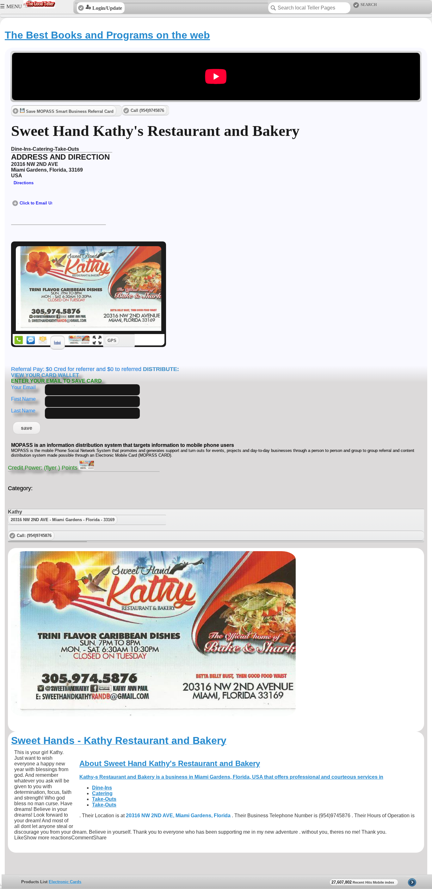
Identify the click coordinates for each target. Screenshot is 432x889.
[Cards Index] (412, 881)
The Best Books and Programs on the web (107, 35)
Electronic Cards (65, 882)
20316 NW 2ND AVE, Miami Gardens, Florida (179, 815)
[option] (217, 881)
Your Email (23, 387)
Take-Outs (104, 799)
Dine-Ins (102, 787)
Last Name (23, 410)
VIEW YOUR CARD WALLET (45, 375)
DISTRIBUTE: (160, 369)
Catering (102, 793)
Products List (34, 882)
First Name (23, 399)
